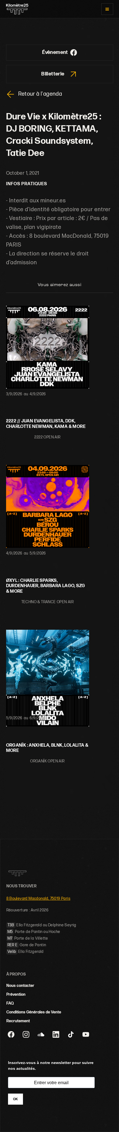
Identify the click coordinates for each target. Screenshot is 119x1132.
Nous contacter (20, 985)
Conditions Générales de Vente (33, 1012)
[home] (17, 9)
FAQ (10, 1003)
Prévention (15, 994)
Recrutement (18, 1021)
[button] (107, 9)
